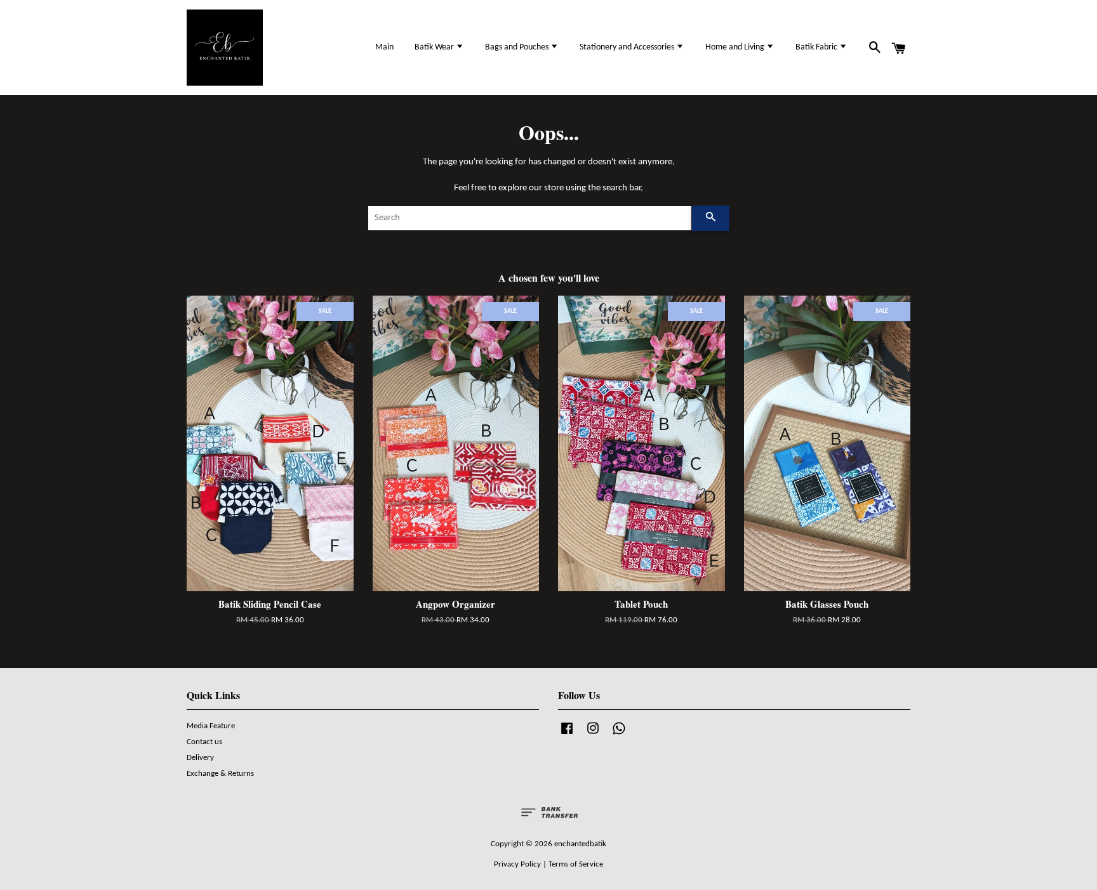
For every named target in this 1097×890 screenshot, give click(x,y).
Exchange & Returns (220, 773)
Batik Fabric (817, 47)
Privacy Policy (517, 864)
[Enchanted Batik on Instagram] (593, 735)
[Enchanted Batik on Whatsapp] (619, 735)
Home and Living (735, 47)
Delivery (200, 758)
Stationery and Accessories (628, 47)
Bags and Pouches (517, 47)
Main (384, 47)
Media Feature (211, 726)
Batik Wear (435, 47)
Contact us (204, 742)
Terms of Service (575, 864)
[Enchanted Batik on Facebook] (567, 735)
